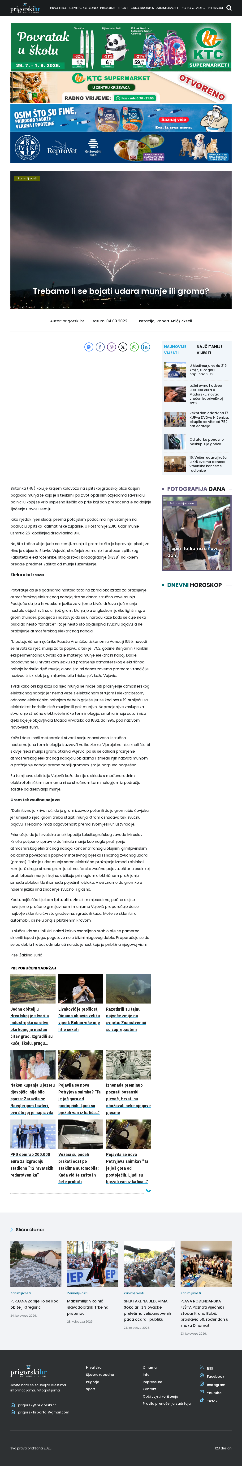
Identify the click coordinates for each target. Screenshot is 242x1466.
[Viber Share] (111, 346)
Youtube (214, 1392)
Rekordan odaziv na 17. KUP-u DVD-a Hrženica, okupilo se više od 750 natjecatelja (209, 419)
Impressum (152, 1382)
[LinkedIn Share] (145, 346)
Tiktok (212, 1401)
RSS (210, 1368)
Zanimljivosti (167, 7)
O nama (150, 1367)
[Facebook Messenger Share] (88, 346)
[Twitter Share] (122, 346)
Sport (123, 7)
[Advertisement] (80, 386)
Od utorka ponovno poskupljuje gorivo (207, 441)
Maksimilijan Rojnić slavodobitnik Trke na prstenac (87, 1307)
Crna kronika (142, 7)
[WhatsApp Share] (134, 346)
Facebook (215, 1376)
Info (146, 1374)
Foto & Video (193, 7)
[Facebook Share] (100, 346)
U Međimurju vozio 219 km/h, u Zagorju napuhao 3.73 (208, 370)
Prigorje (107, 7)
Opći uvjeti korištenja (160, 1396)
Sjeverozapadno (83, 7)
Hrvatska (58, 7)
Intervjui (215, 7)
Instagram (216, 1384)
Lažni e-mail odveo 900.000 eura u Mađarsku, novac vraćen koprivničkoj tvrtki (206, 394)
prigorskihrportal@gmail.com (43, 1412)
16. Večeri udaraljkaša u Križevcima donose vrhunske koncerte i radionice (208, 464)
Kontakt (149, 1389)
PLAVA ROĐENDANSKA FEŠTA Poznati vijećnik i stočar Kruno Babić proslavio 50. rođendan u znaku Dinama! (204, 1313)
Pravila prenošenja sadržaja (167, 1403)
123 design (223, 1448)
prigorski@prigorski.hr (37, 1405)
